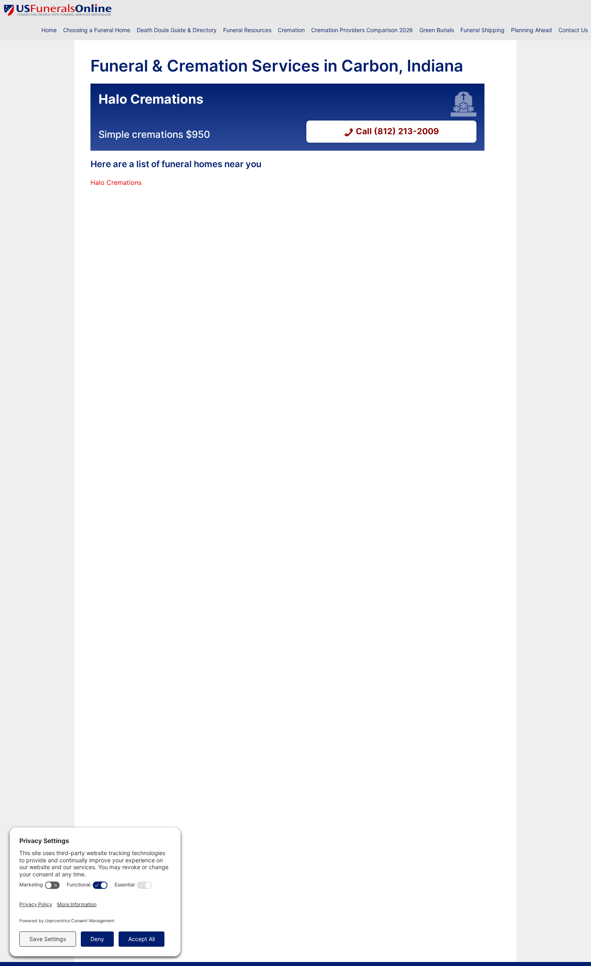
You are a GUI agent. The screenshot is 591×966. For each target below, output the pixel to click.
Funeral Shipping (482, 30)
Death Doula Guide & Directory (177, 30)
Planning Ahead (531, 30)
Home (49, 30)
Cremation (291, 30)
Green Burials (436, 30)
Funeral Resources (247, 30)
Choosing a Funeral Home (96, 30)
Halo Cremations (116, 182)
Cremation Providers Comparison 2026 (362, 30)
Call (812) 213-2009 (397, 131)
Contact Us (573, 30)
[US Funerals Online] (58, 10)
